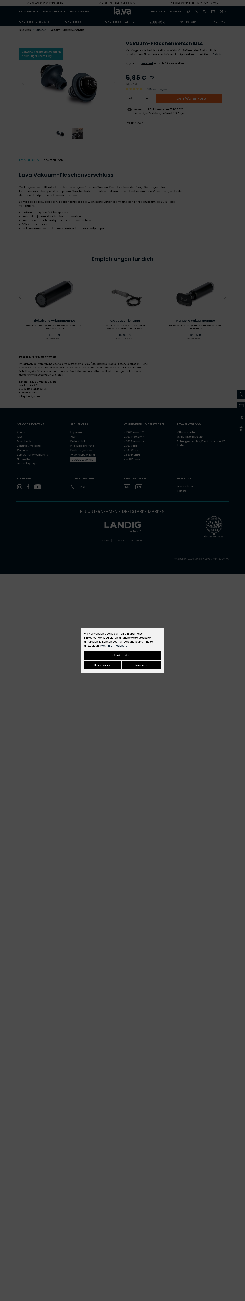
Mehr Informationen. (113, 646)
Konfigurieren (141, 665)
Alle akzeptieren (122, 655)
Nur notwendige (102, 665)
